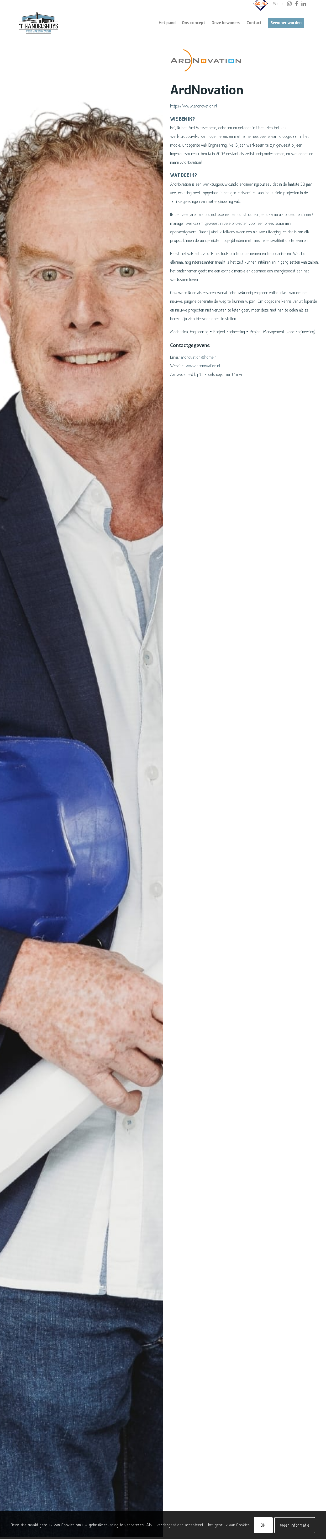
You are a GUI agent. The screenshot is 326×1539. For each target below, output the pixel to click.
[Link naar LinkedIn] (303, 3)
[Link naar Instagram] (289, 3)
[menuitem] (260, 6)
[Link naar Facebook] (296, 3)
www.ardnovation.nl (203, 365)
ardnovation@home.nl (199, 357)
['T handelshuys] (38, 23)
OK (263, 1525)
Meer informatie (295, 1525)
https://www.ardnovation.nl (193, 105)
